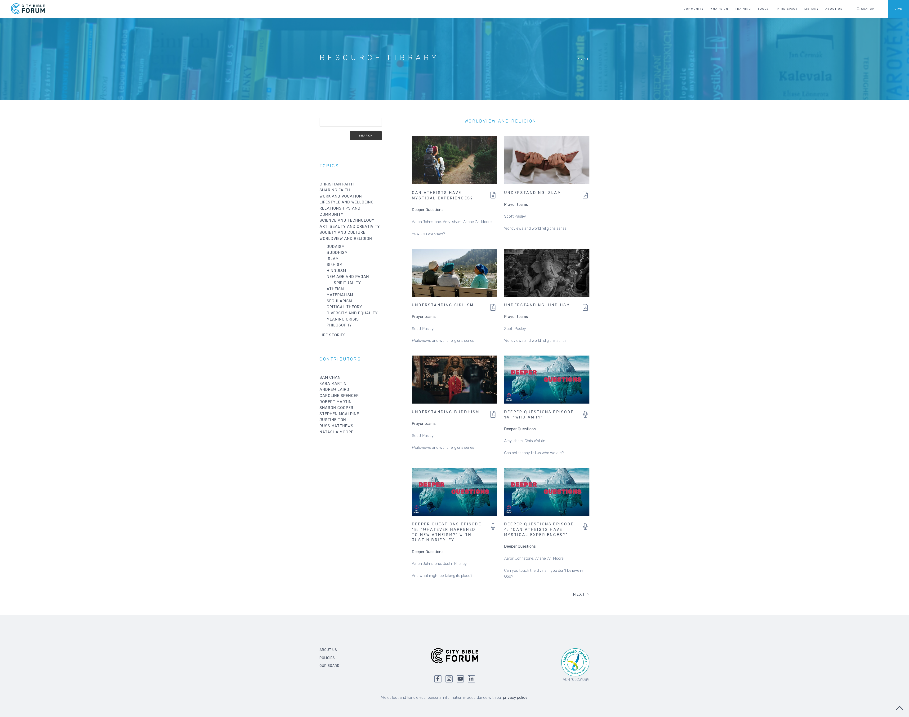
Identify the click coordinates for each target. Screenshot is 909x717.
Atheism (335, 289)
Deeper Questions (427, 209)
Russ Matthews (336, 426)
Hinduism (336, 270)
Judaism (336, 246)
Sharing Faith (335, 190)
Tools (763, 8)
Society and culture (342, 232)
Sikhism (335, 264)
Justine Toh (333, 420)
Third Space (786, 8)
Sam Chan (330, 377)
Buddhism (337, 252)
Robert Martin (336, 402)
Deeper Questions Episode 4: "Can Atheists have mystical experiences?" (539, 529)
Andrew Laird (334, 389)
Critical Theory (344, 307)
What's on (719, 8)
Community (694, 8)
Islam (333, 258)
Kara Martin (333, 383)
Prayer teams (516, 204)
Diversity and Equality (352, 313)
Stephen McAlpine (339, 414)
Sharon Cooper (336, 407)
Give (898, 8)
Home (583, 58)
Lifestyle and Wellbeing (347, 202)
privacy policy (515, 697)
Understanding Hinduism (537, 305)
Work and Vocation (341, 196)
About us (833, 8)
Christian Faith (337, 184)
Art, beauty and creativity (350, 226)
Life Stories (333, 335)
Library (811, 8)
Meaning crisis (343, 319)
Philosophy (339, 325)
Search (867, 8)
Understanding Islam (532, 192)
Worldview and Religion (346, 238)
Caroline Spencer (339, 395)
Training (743, 8)
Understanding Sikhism (443, 305)
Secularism (339, 301)
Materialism (340, 295)
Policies (327, 658)
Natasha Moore (336, 432)
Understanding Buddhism (445, 412)
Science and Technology (347, 220)
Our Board (329, 666)
